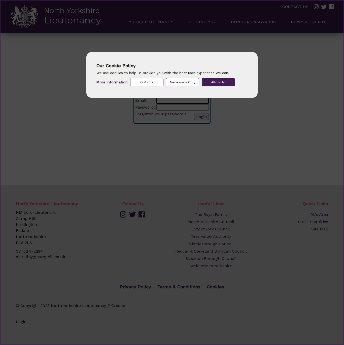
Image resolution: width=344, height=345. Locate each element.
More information (112, 82)
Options (146, 82)
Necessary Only (182, 82)
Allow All (218, 82)
